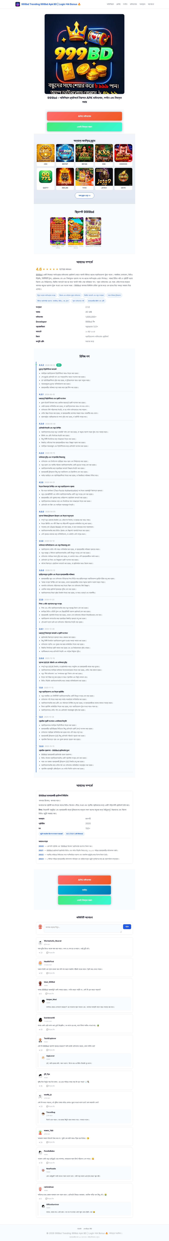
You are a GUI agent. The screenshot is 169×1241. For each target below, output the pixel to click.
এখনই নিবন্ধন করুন (84, 126)
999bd (39, 274)
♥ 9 (40, 994)
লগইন (125, 4)
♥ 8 (40, 1199)
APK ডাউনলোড (84, 116)
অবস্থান (142, 4)
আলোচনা (151, 4)
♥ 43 (40, 1030)
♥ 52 (40, 973)
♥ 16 (40, 1142)
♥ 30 (40, 1163)
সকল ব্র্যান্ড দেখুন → (84, 195)
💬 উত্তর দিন (50, 953)
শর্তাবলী (79, 1229)
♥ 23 (40, 1106)
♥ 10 (40, 953)
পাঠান (127, 927)
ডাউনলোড (133, 4)
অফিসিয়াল (110, 4)
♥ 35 (40, 1086)
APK (118, 4)
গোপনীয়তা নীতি (87, 1229)
